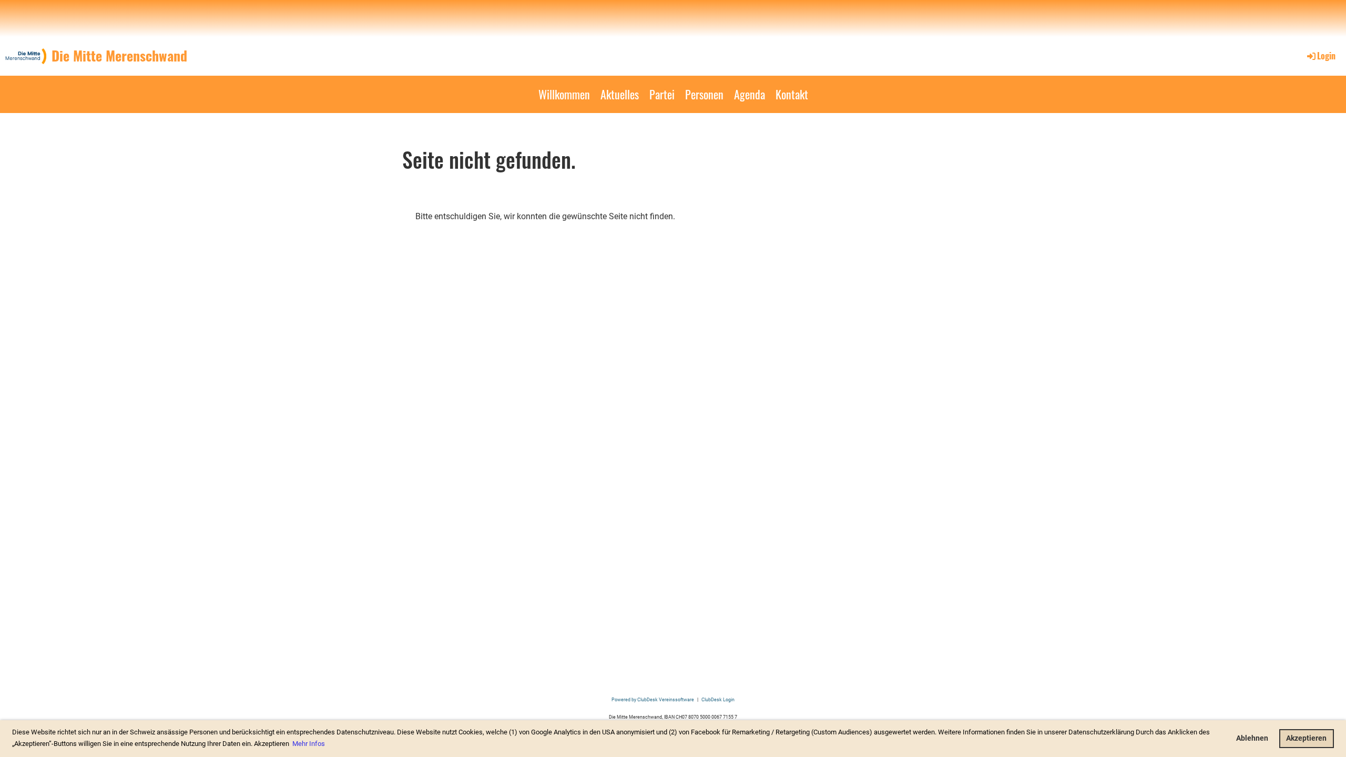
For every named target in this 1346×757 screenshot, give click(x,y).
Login (1326, 55)
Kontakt (792, 94)
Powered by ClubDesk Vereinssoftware (652, 699)
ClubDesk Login (718, 699)
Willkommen (564, 94)
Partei (662, 94)
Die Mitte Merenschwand (119, 55)
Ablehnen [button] (1252, 738)
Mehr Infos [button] (308, 744)
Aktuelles (619, 94)
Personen (704, 94)
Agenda (749, 94)
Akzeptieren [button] (1306, 738)
